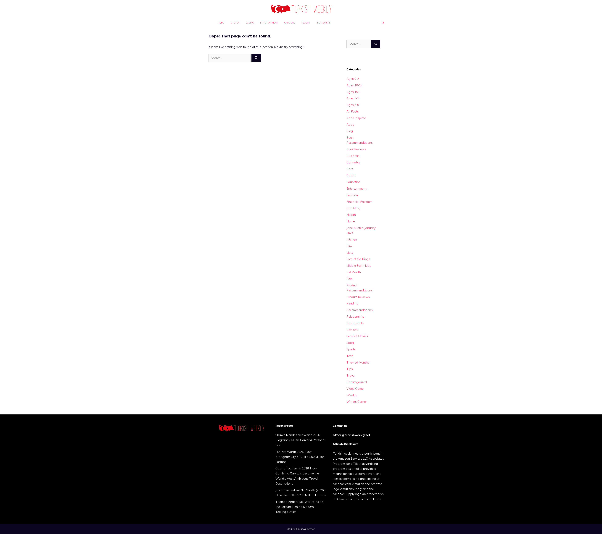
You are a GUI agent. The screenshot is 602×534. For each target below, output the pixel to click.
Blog (349, 131)
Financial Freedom (359, 202)
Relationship (323, 22)
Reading (352, 303)
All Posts (352, 111)
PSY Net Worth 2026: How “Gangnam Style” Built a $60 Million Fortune (300, 457)
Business (352, 156)
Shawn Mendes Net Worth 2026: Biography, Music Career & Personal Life (300, 440)
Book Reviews (356, 149)
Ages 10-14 (354, 85)
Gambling (289, 22)
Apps (350, 124)
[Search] (256, 58)
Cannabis (353, 162)
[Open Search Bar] (383, 22)
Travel (350, 375)
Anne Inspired (356, 118)
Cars (349, 169)
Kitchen (234, 22)
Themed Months (357, 362)
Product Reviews (358, 297)
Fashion (352, 195)
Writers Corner (356, 401)
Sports (351, 349)
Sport (350, 343)
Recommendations (359, 310)
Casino (250, 22)
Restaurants (355, 323)
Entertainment (269, 22)
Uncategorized (356, 382)
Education (353, 182)
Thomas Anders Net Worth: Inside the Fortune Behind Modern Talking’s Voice (299, 507)
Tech (349, 356)
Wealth (351, 395)
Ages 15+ (353, 92)
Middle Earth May (358, 265)
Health (305, 22)
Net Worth (353, 272)
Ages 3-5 (352, 98)
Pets (349, 279)
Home (221, 22)
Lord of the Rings (358, 259)
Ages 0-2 (352, 79)
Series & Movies (357, 336)
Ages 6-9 (352, 105)
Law (349, 246)
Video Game (355, 388)
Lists (349, 252)
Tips (349, 369)
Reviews (352, 330)
